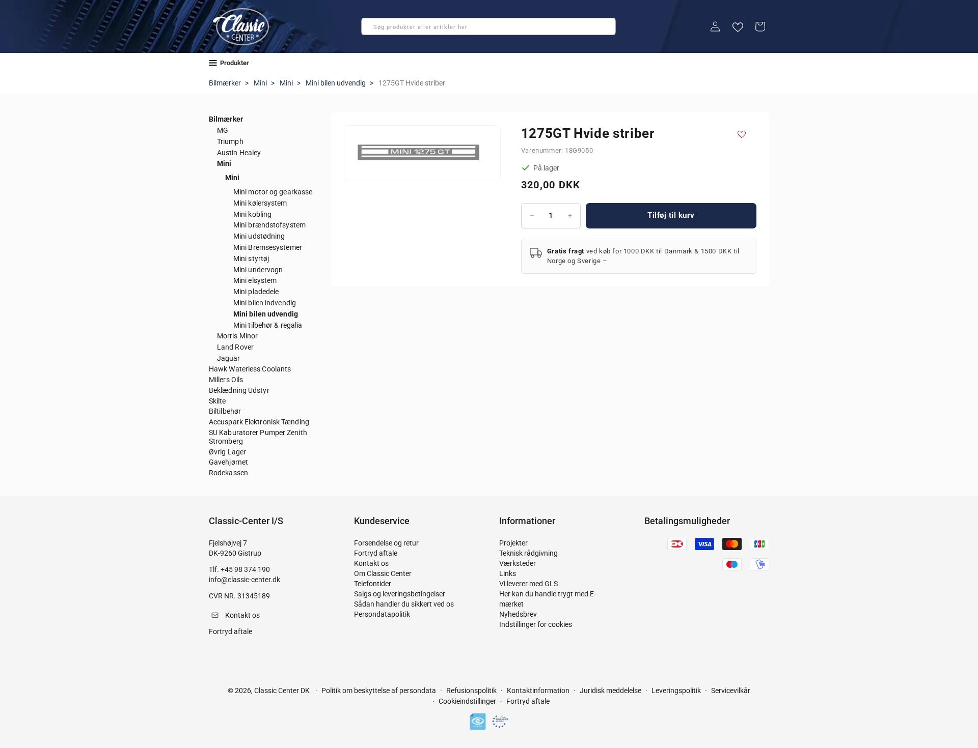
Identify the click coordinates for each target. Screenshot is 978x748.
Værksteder (517, 563)
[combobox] (488, 26)
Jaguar (228, 358)
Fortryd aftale (375, 553)
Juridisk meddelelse (610, 690)
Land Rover (235, 347)
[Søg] (372, 29)
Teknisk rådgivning (528, 553)
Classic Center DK (282, 690)
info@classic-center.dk (244, 580)
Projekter (513, 543)
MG (222, 130)
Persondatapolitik (382, 614)
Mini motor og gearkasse (272, 192)
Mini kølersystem (260, 203)
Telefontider (372, 584)
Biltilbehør (225, 411)
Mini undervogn (258, 270)
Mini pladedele (256, 291)
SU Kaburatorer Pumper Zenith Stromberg (258, 436)
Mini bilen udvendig (336, 83)
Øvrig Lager (227, 452)
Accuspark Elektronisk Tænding (259, 422)
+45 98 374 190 (245, 569)
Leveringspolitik (676, 690)
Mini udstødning (259, 236)
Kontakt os (371, 563)
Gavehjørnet (228, 462)
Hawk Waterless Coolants (250, 369)
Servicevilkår (730, 690)
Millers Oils (226, 380)
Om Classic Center (383, 573)
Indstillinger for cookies (535, 624)
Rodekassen (228, 473)
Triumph (230, 141)
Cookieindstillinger (467, 702)
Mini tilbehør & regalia (267, 325)
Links (507, 573)
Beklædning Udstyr (239, 390)
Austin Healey (239, 153)
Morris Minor (237, 336)
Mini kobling (252, 214)
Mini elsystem (255, 280)
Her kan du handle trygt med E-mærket (547, 599)
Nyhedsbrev (518, 614)
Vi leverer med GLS (528, 584)
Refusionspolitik (471, 690)
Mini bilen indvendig (264, 303)
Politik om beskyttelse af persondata (378, 690)
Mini (260, 83)
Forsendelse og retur (386, 543)
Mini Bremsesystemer (267, 247)
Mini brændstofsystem (269, 225)
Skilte (217, 401)
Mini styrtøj (251, 258)
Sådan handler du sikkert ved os (404, 604)
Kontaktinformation (538, 690)
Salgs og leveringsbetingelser (399, 594)
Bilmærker (225, 83)
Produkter (234, 63)
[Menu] (213, 63)
